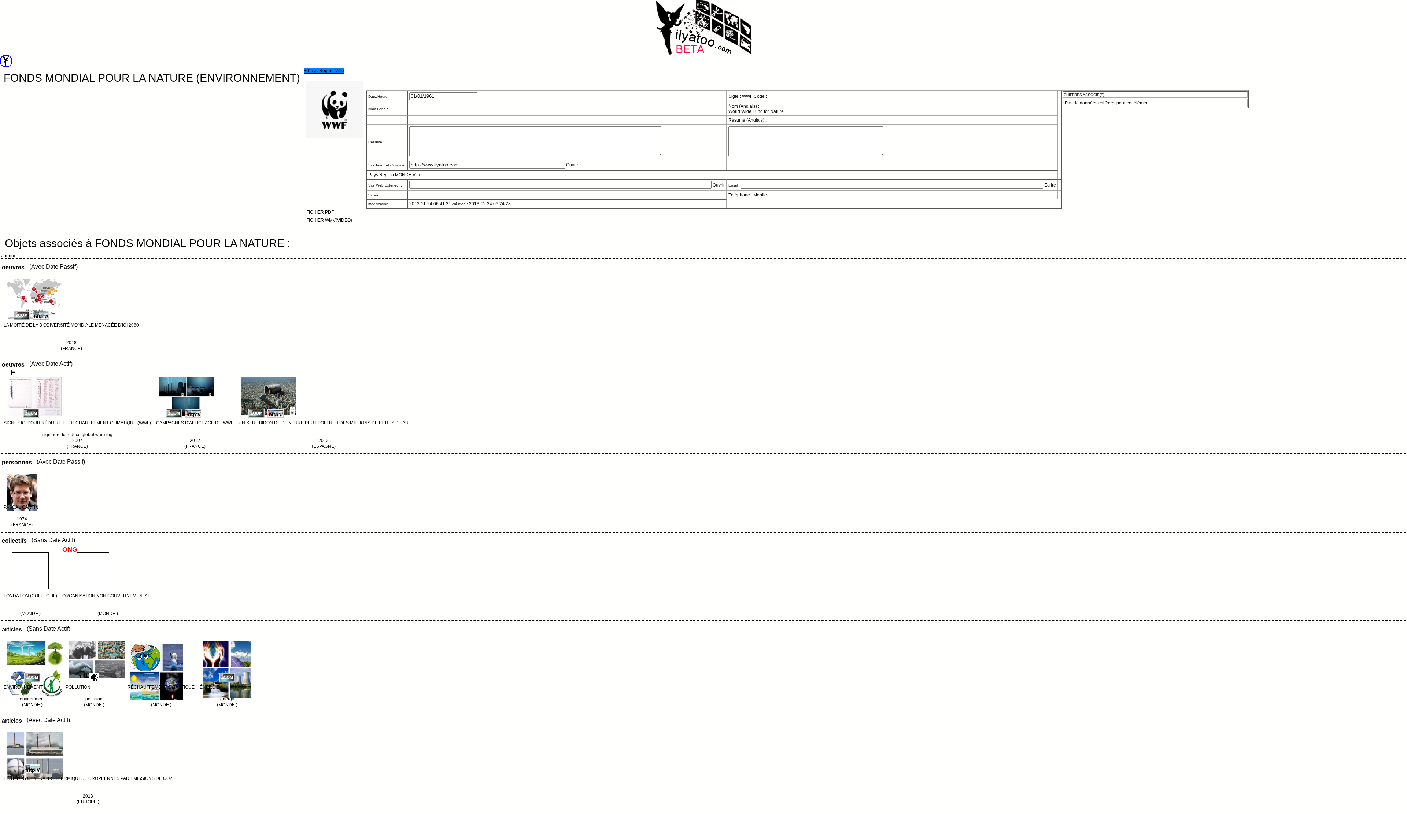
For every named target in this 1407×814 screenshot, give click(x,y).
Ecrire (1050, 185)
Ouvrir (572, 164)
